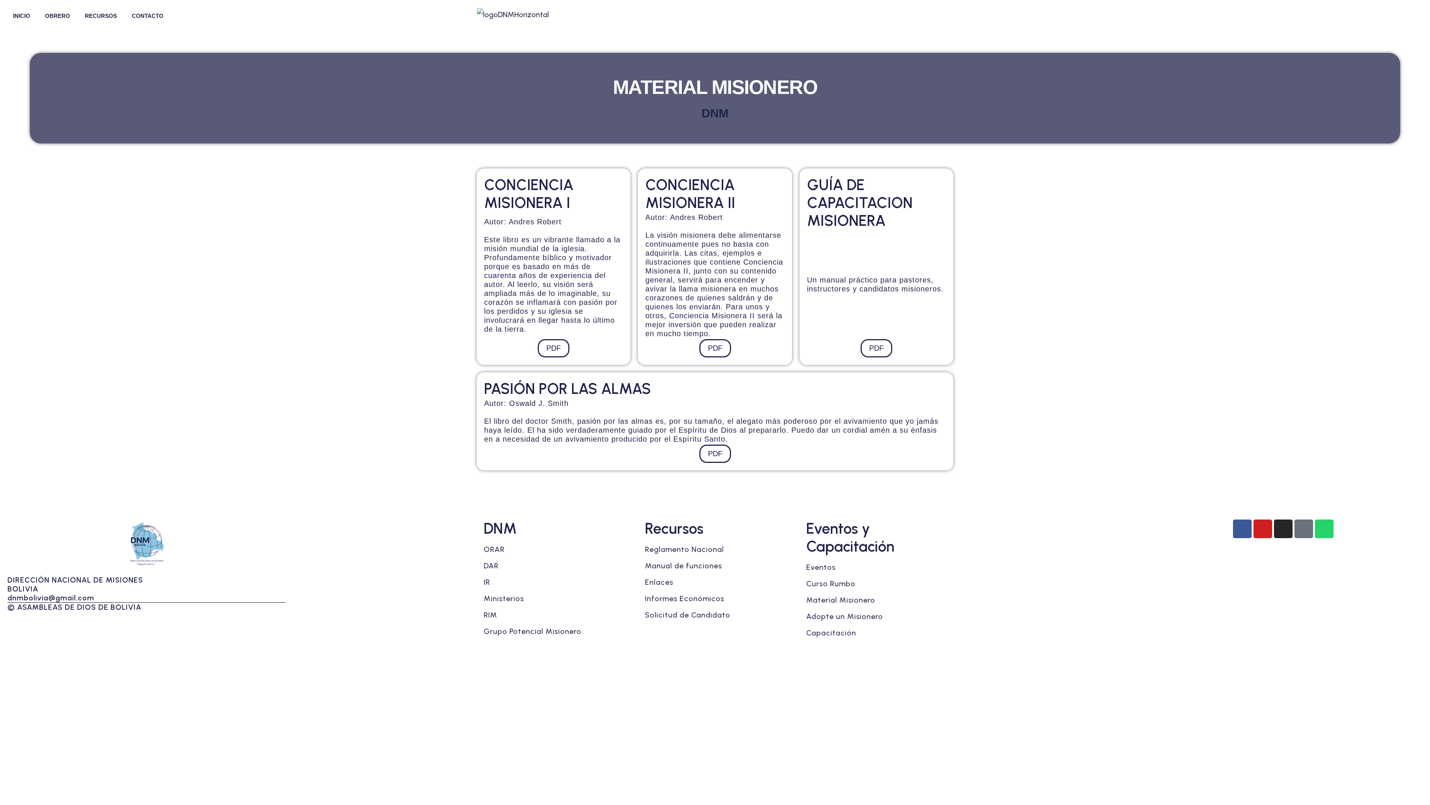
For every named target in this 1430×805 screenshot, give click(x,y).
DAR (491, 565)
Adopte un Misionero (844, 616)
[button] (23, 15)
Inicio (21, 16)
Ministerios (504, 598)
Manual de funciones (683, 565)
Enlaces (659, 582)
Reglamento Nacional (684, 549)
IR (487, 582)
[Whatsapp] (1324, 529)
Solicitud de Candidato (687, 614)
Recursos (101, 16)
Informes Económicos (684, 598)
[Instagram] (1283, 529)
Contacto (147, 16)
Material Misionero (840, 600)
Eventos (821, 567)
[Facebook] (1242, 529)
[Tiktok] (1303, 529)
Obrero (57, 16)
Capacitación (831, 632)
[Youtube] (1262, 529)
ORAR (494, 549)
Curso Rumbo (830, 583)
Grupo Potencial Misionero (532, 631)
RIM (490, 614)
